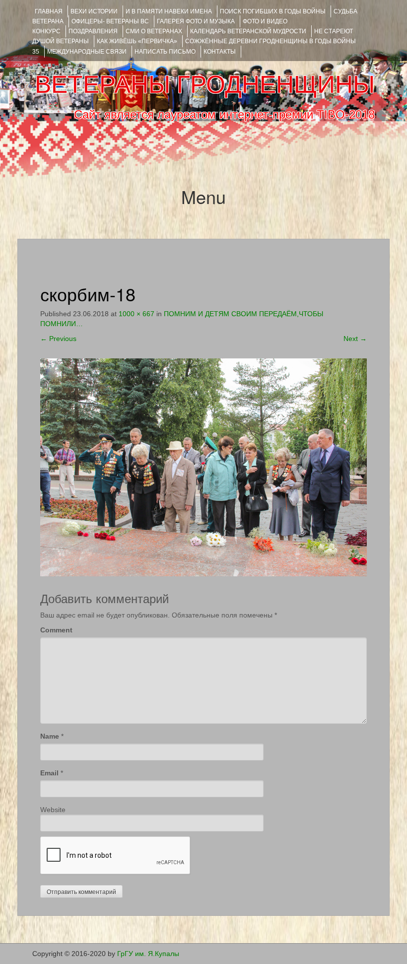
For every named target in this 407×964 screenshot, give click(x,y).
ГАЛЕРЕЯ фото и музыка (196, 21)
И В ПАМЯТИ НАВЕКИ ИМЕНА (169, 11)
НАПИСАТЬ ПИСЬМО (165, 51)
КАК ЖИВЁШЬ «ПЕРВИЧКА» (137, 41)
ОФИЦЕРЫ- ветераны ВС (110, 21)
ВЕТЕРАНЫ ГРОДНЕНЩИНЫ (205, 84)
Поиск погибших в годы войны (273, 11)
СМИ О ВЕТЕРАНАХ (154, 31)
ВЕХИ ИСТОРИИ (94, 11)
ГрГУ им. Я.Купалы (148, 954)
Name (49, 736)
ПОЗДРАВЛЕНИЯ (93, 31)
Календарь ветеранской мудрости (248, 31)
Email (49, 773)
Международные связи (87, 51)
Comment (56, 630)
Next (355, 339)
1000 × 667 (136, 314)
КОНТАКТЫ (220, 51)
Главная (49, 11)
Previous (58, 339)
